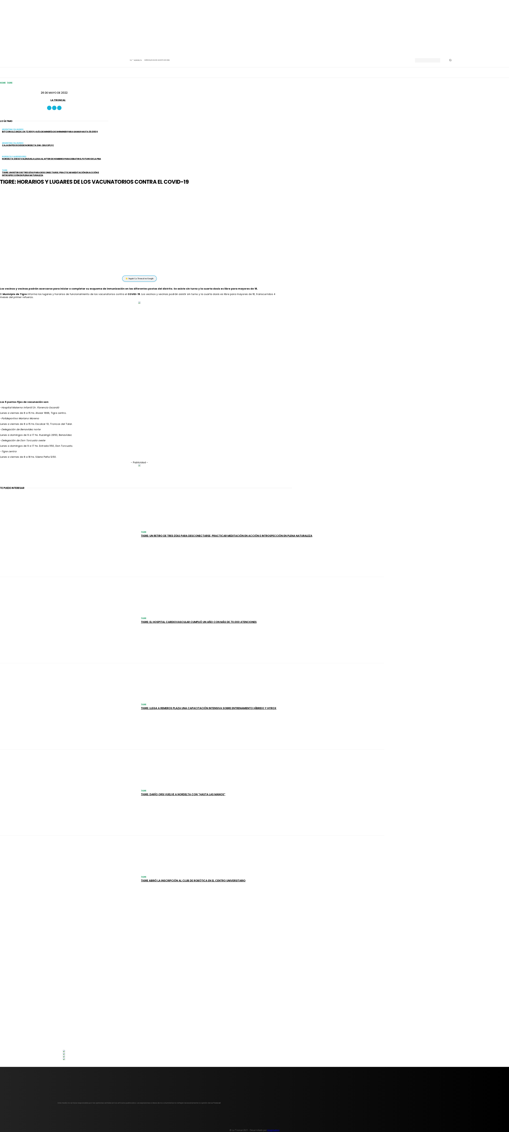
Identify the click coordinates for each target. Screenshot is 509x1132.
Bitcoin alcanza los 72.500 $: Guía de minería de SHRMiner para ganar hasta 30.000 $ (50, 131)
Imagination (273, 1130)
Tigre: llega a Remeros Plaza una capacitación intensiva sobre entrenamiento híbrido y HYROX (208, 708)
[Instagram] (54, 108)
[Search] (450, 60)
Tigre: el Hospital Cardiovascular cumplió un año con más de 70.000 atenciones (199, 622)
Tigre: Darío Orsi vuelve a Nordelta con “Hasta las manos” (183, 794)
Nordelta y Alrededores (14, 156)
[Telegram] (146, 267)
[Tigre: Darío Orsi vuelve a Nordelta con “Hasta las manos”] (69, 792)
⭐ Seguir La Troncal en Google (139, 278)
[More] (155, 267)
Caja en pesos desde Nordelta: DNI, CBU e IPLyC (28, 145)
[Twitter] (59, 108)
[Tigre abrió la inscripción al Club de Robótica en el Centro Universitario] (69, 878)
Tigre (9, 82)
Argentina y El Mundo (12, 129)
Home (3, 82)
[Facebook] (49, 108)
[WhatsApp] (138, 267)
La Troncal (58, 100)
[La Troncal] (47, 100)
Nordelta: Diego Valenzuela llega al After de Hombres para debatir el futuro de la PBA (51, 158)
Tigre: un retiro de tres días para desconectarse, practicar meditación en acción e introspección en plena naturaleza (50, 174)
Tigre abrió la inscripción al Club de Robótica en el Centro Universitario (193, 880)
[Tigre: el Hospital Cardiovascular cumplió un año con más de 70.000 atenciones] (69, 620)
